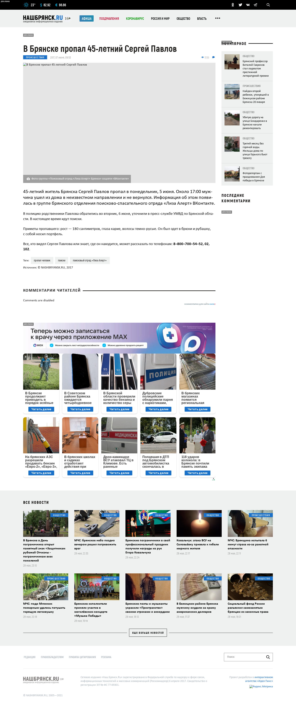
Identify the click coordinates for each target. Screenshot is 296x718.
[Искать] (268, 657)
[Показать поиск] (268, 5)
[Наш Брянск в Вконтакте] (248, 5)
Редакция (29, 657)
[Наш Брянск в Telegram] (255, 5)
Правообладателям (52, 657)
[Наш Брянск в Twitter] (240, 5)
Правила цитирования (82, 657)
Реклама (106, 657)
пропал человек (42, 260)
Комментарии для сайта (199, 304)
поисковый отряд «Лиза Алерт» (90, 260)
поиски (61, 260)
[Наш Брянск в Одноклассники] (233, 5)
